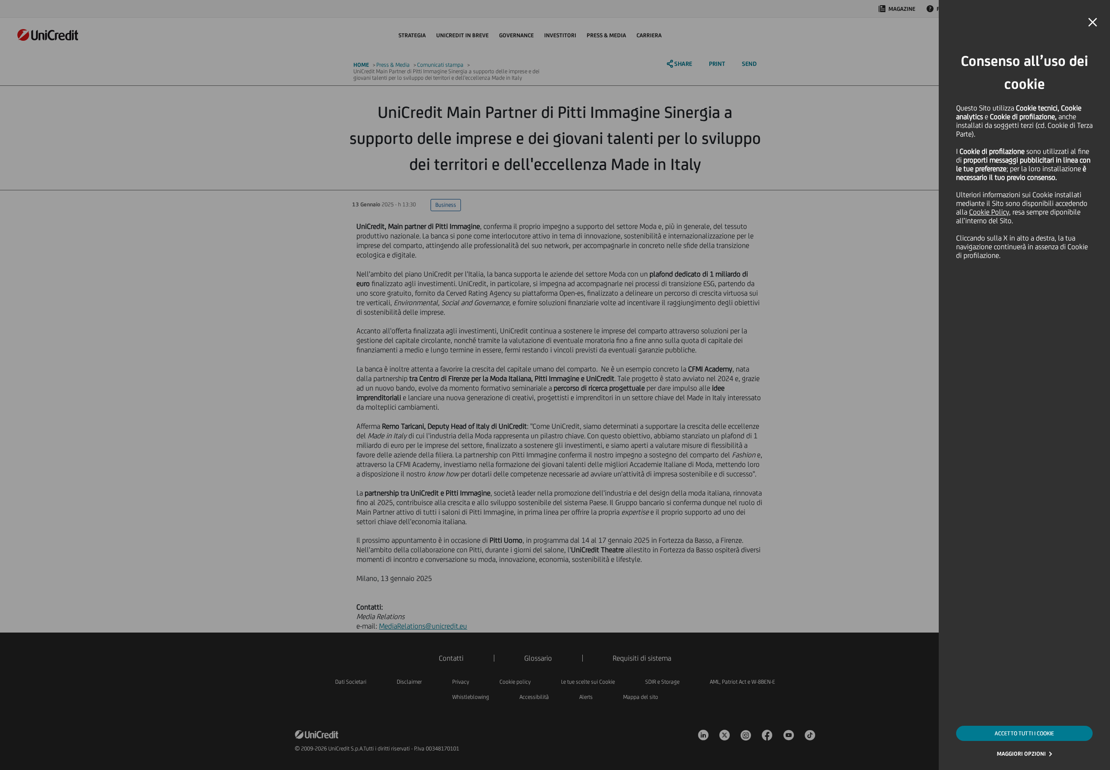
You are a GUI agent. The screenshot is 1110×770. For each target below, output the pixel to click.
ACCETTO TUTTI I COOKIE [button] (1024, 733)
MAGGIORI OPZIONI (1021, 753)
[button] (1093, 22)
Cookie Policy (989, 212)
